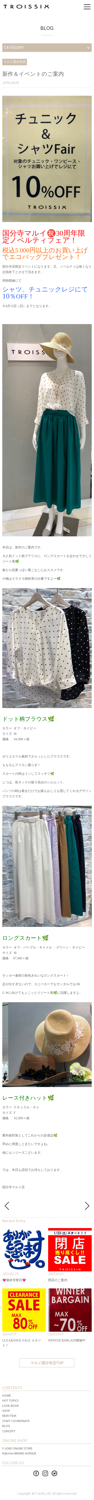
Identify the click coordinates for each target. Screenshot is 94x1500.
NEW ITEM (9, 1416)
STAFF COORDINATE (16, 1421)
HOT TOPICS (10, 1400)
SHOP (6, 1411)
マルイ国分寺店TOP (47, 1363)
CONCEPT (8, 1431)
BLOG (6, 1426)
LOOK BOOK (10, 1406)
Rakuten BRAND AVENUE (19, 1453)
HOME (6, 1395)
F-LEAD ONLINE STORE (17, 1448)
